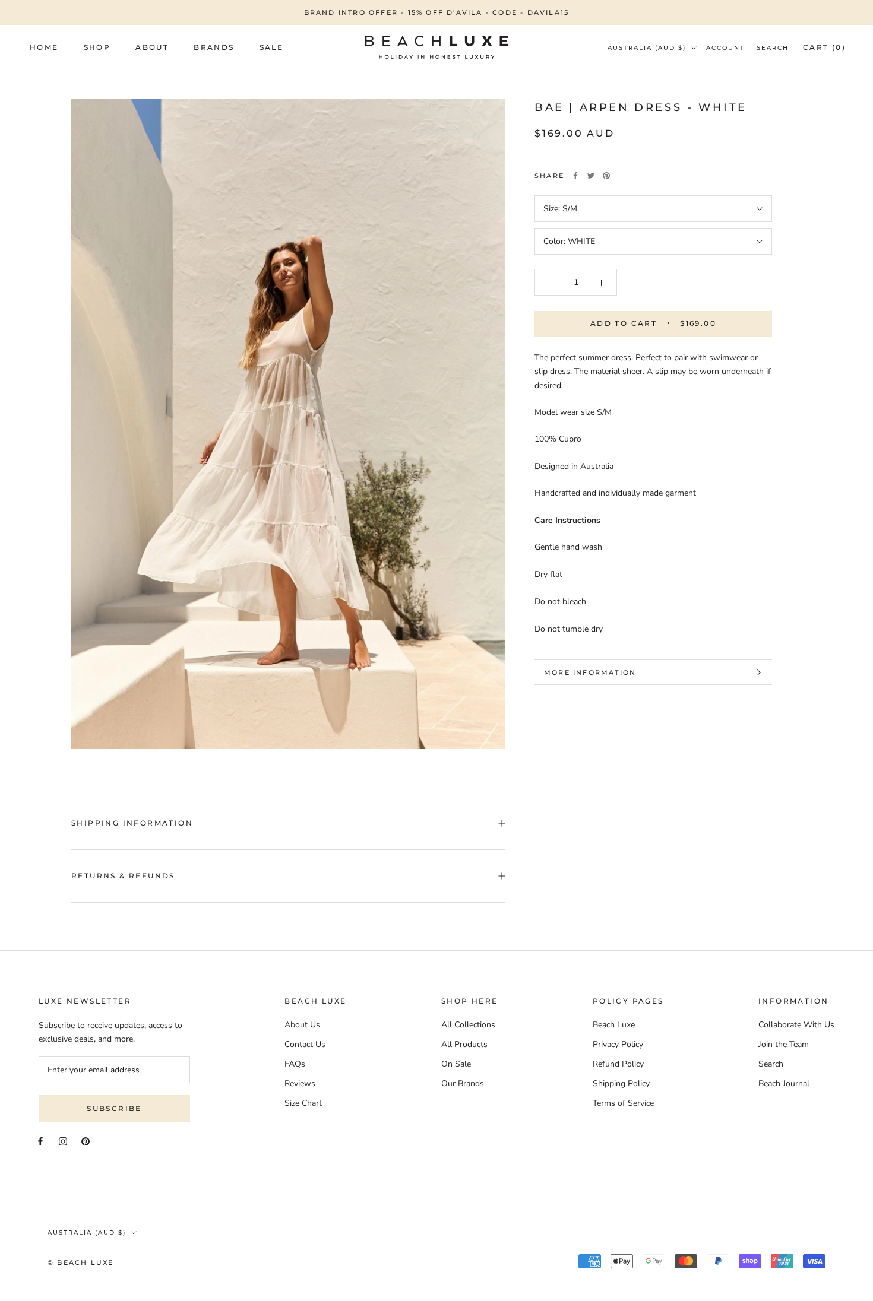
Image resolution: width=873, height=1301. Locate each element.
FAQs (294, 1064)
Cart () (824, 47)
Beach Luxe (614, 1024)
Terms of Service (623, 1103)
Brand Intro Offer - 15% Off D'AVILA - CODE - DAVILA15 (437, 12)
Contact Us (304, 1044)
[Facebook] (575, 175)
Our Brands (462, 1083)
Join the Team (783, 1044)
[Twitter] (590, 175)
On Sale (456, 1064)
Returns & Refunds (123, 875)
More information (590, 672)
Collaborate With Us (796, 1024)
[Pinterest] (606, 175)
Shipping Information (132, 822)
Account (725, 48)
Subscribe (114, 1108)
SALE (272, 47)
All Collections (468, 1024)
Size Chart (303, 1103)
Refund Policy (618, 1064)
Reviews (299, 1083)
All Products (464, 1044)
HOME (44, 47)
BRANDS (214, 47)
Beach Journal (783, 1083)
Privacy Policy (618, 1044)
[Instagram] (63, 1140)
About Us (302, 1024)
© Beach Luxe (80, 1262)
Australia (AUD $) (647, 48)
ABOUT (152, 47)
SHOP (97, 47)
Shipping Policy (621, 1083)
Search (773, 48)
